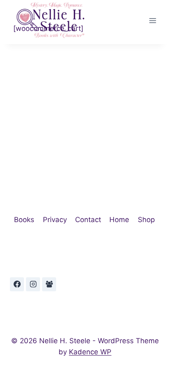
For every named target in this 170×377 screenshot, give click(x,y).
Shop (146, 219)
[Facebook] (17, 284)
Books (24, 219)
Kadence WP (90, 352)
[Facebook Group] (49, 284)
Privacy (55, 219)
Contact (88, 219)
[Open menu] (152, 20)
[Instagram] (33, 284)
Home (119, 219)
